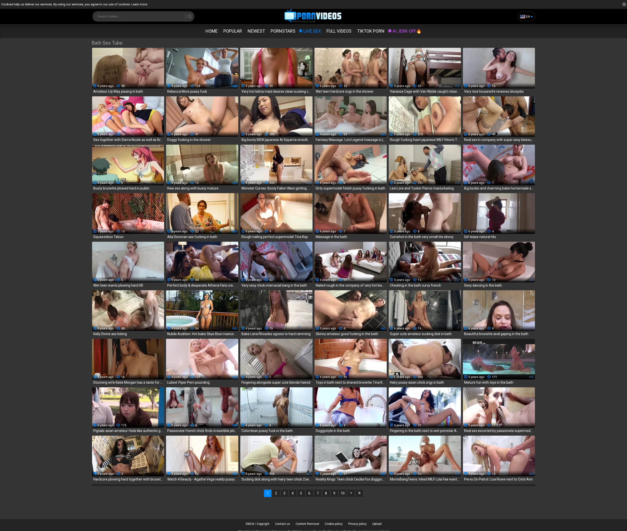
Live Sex (312, 31)
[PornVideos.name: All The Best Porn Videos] (313, 16)
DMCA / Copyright (257, 524)
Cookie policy (334, 524)
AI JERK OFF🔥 (407, 31)
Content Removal (307, 524)
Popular (232, 31)
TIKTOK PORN (371, 31)
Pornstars (283, 31)
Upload (377, 524)
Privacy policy (357, 524)
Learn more (139, 4)
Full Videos (338, 31)
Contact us (282, 524)
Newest (256, 31)
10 (343, 493)
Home (211, 31)
